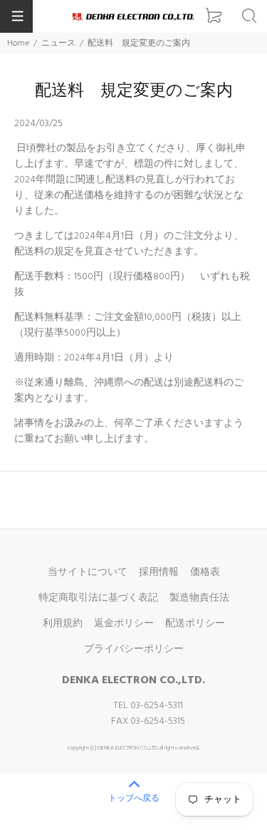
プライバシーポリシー (134, 649)
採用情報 (159, 572)
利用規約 (63, 624)
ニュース (58, 43)
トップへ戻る (133, 799)
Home (18, 43)
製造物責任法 (199, 598)
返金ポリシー (124, 624)
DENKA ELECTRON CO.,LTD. (133, 680)
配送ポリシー (195, 624)
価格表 (205, 572)
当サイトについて (87, 572)
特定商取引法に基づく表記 (98, 598)
